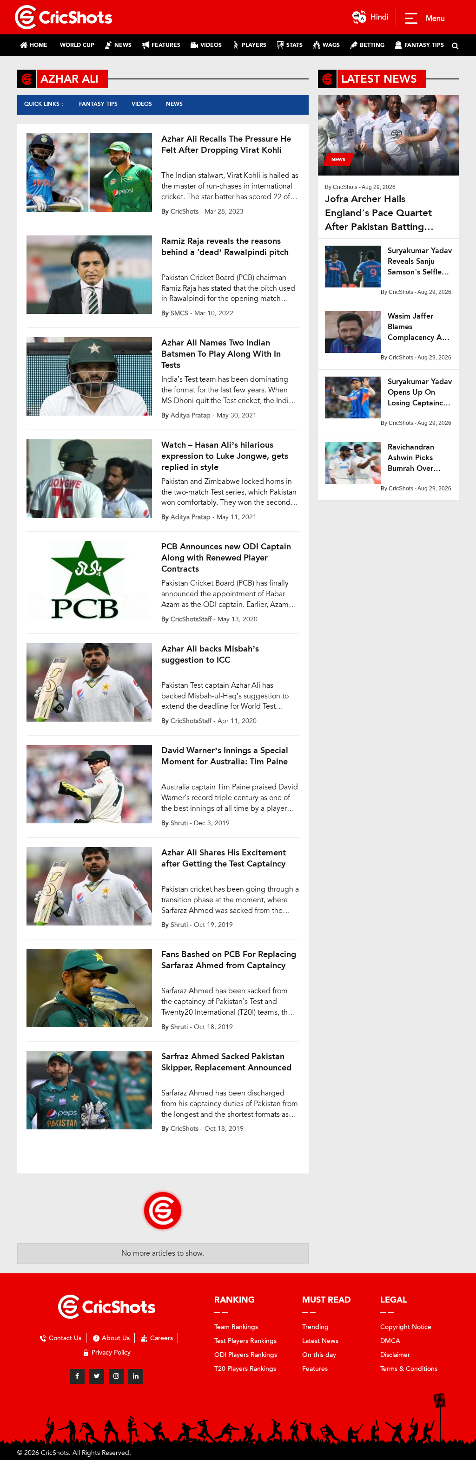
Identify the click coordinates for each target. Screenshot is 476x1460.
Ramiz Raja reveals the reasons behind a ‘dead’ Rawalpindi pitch (225, 246)
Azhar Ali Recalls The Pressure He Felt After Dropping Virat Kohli (226, 144)
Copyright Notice (405, 1327)
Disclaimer (395, 1354)
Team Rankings (236, 1327)
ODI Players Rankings (245, 1354)
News (174, 104)
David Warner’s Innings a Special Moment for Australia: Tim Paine (224, 756)
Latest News (320, 1340)
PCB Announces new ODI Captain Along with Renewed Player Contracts (226, 557)
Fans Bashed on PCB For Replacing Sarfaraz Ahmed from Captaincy (228, 960)
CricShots (184, 211)
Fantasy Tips (98, 104)
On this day (319, 1354)
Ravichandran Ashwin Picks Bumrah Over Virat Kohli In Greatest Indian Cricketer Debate (417, 458)
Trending (315, 1327)
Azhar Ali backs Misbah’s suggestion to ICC (210, 654)
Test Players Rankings (245, 1340)
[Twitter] (96, 1376)
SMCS (179, 313)
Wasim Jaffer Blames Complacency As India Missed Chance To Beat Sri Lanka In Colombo (416, 327)
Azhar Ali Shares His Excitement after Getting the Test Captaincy (223, 858)
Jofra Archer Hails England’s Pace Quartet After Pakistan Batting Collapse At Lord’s (378, 213)
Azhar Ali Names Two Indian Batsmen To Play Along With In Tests (221, 354)
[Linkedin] (135, 1376)
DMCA (390, 1340)
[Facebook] (77, 1376)
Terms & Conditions (408, 1368)
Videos (142, 104)
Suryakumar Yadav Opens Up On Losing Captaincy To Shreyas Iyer (420, 393)
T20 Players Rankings (245, 1368)
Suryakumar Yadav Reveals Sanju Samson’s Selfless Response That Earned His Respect (420, 262)
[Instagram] (116, 1376)
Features (315, 1368)
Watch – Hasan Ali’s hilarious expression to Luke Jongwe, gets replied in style (224, 456)
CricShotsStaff (191, 619)
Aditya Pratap (191, 415)
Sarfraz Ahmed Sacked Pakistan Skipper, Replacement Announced (226, 1062)
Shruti (179, 823)
